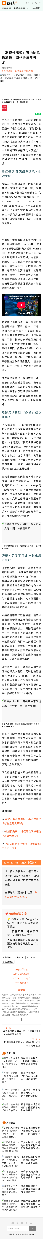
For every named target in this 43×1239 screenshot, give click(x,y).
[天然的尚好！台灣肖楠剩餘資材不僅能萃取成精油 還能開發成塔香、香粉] (11, 1147)
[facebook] (27, 3)
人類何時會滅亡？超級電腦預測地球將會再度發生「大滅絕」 (22, 943)
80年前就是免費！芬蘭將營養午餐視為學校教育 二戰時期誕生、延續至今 (31, 1174)
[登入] (36, 3)
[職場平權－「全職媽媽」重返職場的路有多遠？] (11, 1109)
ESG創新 (35, 8)
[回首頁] (9, 3)
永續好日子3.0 (21, 8)
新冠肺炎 (33, 957)
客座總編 (6, 8)
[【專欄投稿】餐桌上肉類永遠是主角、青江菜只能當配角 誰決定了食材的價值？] (11, 1161)
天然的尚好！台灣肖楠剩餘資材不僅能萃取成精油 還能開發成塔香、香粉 (31, 1145)
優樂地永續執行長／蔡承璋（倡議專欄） (18, 71)
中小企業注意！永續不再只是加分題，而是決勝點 (30, 1092)
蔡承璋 (20, 957)
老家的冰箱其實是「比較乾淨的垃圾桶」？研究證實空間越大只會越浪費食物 (30, 1130)
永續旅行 (9, 961)
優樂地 (8, 957)
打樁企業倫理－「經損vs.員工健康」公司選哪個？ (30, 1075)
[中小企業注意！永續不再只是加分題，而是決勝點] (11, 1094)
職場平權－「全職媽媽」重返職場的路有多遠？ (30, 1107)
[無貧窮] (4, 109)
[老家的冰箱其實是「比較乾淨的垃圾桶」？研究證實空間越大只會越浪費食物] (11, 1132)
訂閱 (32, 1228)
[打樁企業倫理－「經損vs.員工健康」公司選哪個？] (11, 1077)
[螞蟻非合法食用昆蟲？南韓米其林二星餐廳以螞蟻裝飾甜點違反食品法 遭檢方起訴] (11, 1205)
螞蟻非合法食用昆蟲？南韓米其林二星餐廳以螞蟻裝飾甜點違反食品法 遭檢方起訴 (31, 1203)
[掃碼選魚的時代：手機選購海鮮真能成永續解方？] (11, 1191)
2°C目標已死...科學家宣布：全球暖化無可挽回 (22, 933)
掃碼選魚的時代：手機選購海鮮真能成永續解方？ (30, 1189)
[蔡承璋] (21, 976)
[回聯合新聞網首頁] (4, 3)
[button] (40, 3)
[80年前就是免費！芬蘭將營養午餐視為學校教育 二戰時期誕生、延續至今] (11, 1176)
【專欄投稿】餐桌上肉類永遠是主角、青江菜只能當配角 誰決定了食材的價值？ (31, 1159)
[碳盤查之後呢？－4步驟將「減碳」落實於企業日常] (11, 1063)
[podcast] (31, 3)
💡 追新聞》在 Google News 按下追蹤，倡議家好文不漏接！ (22, 922)
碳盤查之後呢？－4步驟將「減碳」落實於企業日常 (30, 1061)
